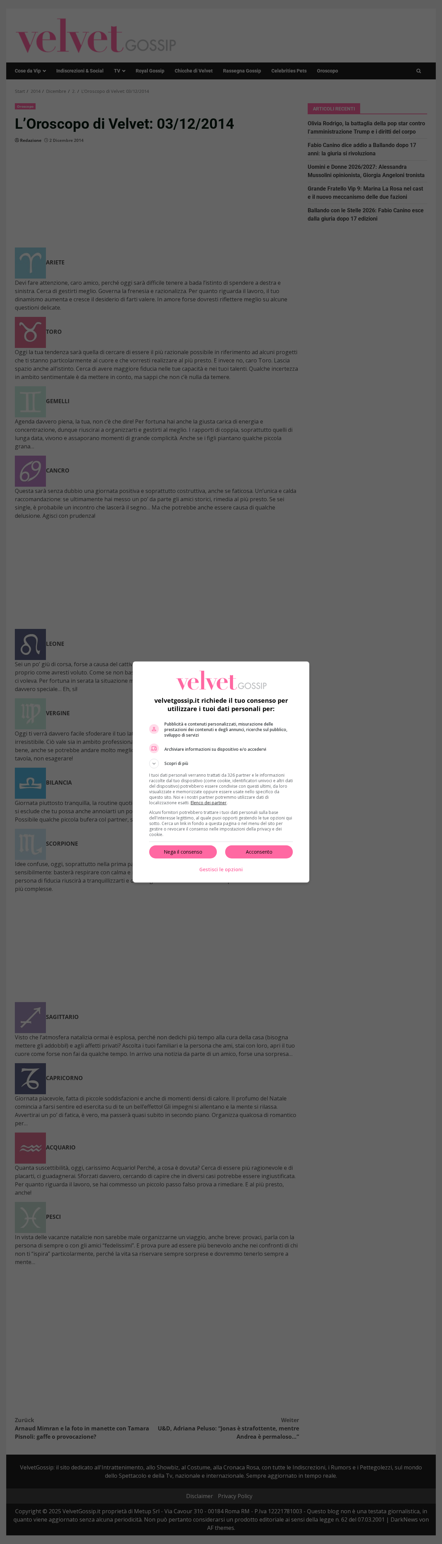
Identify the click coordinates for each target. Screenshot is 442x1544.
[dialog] (221, 772)
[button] (221, 763)
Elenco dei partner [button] (209, 803)
